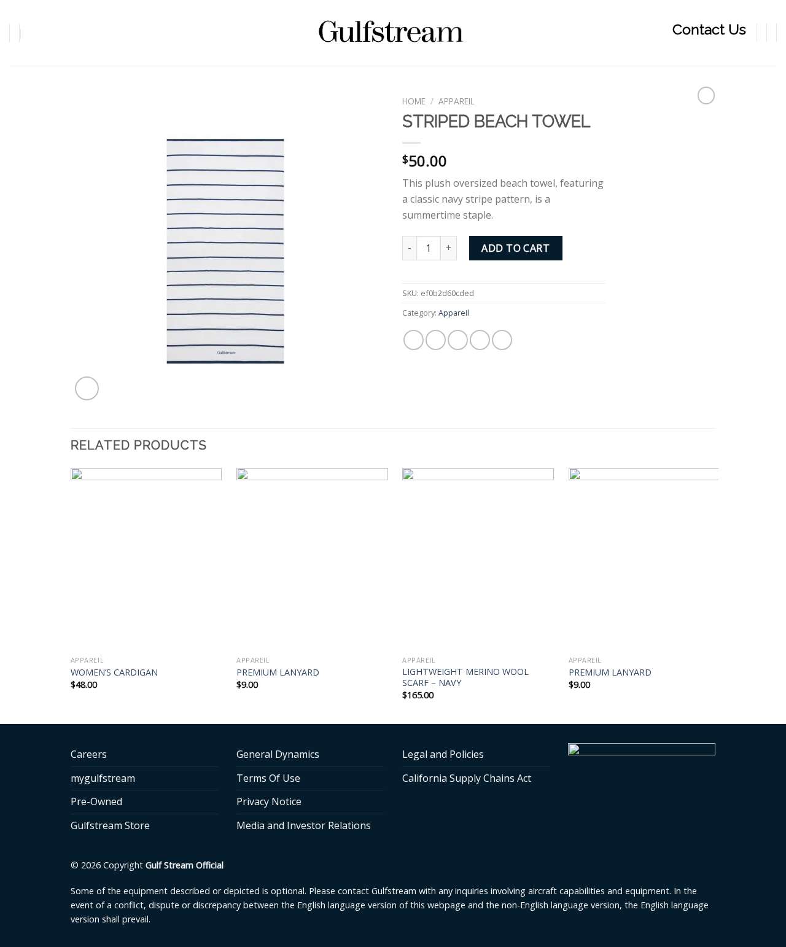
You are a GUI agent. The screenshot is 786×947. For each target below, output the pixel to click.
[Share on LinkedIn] (502, 340)
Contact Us (709, 29)
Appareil (456, 101)
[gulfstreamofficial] (393, 32)
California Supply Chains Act (466, 778)
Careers (89, 754)
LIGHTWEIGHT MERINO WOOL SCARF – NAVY (465, 677)
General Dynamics (277, 754)
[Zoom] (87, 388)
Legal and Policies (443, 754)
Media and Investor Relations (303, 825)
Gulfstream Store (110, 825)
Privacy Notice (269, 801)
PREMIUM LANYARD (277, 672)
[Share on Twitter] (436, 340)
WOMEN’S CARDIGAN (114, 672)
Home (414, 101)
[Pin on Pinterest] (480, 340)
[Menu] (41, 32)
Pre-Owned (96, 801)
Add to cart (515, 248)
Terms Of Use (268, 778)
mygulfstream (103, 778)
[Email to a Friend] (458, 340)
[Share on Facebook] (413, 340)
